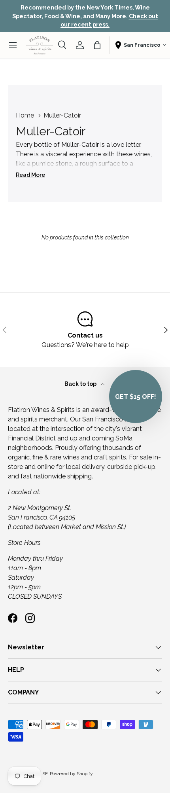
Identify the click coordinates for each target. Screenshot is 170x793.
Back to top (81, 384)
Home (25, 115)
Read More (30, 175)
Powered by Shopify (71, 773)
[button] (97, 45)
